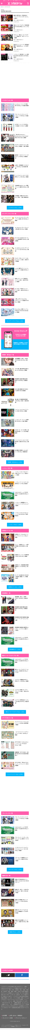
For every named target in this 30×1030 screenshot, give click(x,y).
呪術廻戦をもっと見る (15, 649)
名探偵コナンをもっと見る (15, 587)
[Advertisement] (15, 81)
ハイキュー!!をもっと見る (15, 524)
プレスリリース (6, 1002)
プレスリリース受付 (7, 1018)
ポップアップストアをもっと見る (15, 321)
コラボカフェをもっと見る (15, 207)
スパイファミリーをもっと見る (15, 774)
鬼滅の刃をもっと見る (15, 932)
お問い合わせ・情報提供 (15, 1015)
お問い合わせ (17, 1002)
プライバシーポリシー (21, 1018)
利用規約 (13, 1026)
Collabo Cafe (15, 3)
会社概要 (4, 1015)
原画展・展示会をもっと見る (15, 462)
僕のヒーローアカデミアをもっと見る (15, 711)
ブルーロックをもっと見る (15, 869)
